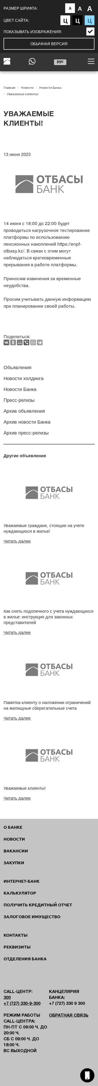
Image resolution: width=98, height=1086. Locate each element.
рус (60, 61)
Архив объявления (24, 410)
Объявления (17, 367)
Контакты (16, 935)
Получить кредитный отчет (38, 904)
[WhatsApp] (33, 342)
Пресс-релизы (19, 399)
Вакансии (16, 850)
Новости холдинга (24, 378)
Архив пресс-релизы (26, 432)
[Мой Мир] (20, 342)
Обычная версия (49, 43)
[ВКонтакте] (6, 342)
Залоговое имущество (32, 916)
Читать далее (17, 541)
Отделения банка (25, 958)
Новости (14, 839)
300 (7, 998)
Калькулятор (20, 893)
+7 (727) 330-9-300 (22, 1004)
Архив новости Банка (27, 421)
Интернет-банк (21, 881)
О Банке (13, 827)
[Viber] (26, 342)
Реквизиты (17, 946)
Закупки (14, 862)
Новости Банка (20, 389)
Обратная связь (68, 1016)
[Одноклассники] (13, 342)
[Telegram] (40, 342)
